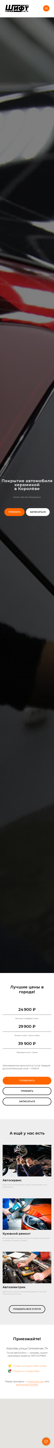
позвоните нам (35, 1381)
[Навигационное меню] (46, 8)
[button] (38, 512)
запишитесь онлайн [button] (27, 1384)
